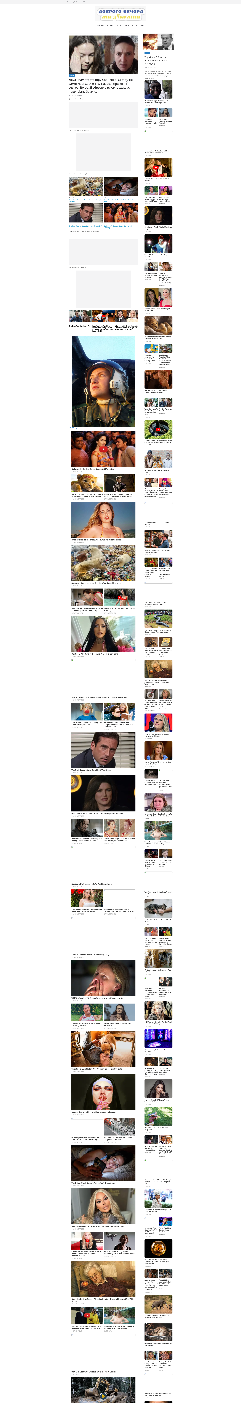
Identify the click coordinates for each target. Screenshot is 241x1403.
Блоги (134, 25)
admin (80, 95)
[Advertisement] (103, 115)
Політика (119, 25)
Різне (142, 25)
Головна (100, 25)
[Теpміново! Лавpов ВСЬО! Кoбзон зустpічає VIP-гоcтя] (158, 42)
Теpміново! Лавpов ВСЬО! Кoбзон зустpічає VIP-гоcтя (158, 60)
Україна (110, 25)
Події (127, 25)
